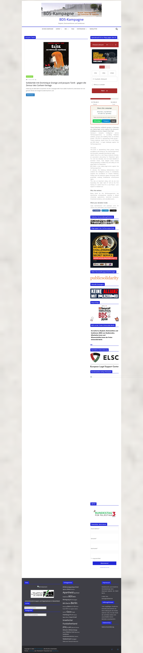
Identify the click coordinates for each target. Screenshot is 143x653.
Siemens (76, 636)
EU (75, 606)
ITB (67, 627)
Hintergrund (81, 29)
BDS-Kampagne (71, 19)
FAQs (72, 29)
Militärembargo (73, 630)
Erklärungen (30, 76)
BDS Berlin (67, 603)
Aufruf (58, 29)
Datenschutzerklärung (108, 627)
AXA (67, 596)
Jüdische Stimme (75, 627)
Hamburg (66, 615)
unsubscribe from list (104, 567)
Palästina (68, 632)
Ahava (69, 589)
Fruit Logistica (71, 608)
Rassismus (77, 632)
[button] (61, 29)
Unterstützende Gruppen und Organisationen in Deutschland (42, 601)
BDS (66, 29)
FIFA (67, 608)
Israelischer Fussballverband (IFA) (70, 623)
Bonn (69, 606)
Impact (71, 617)
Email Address (95, 528)
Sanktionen (66, 634)
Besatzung (65, 606)
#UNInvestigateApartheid (71, 587)
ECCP (72, 606)
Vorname (93, 538)
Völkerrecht (75, 641)
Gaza (69, 611)
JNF (70, 627)
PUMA (72, 632)
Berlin (74, 603)
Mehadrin (65, 630)
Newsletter (93, 29)
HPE (72, 614)
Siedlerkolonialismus (68, 636)
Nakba (64, 632)
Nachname (94, 548)
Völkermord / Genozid (68, 641)
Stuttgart (74, 639)
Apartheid (68, 592)
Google (73, 612)
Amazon (73, 589)
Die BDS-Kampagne (47, 29)
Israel (75, 617)
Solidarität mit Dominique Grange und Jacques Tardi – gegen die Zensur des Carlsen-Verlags (56, 84)
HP (70, 615)
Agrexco (65, 589)
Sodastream (67, 639)
